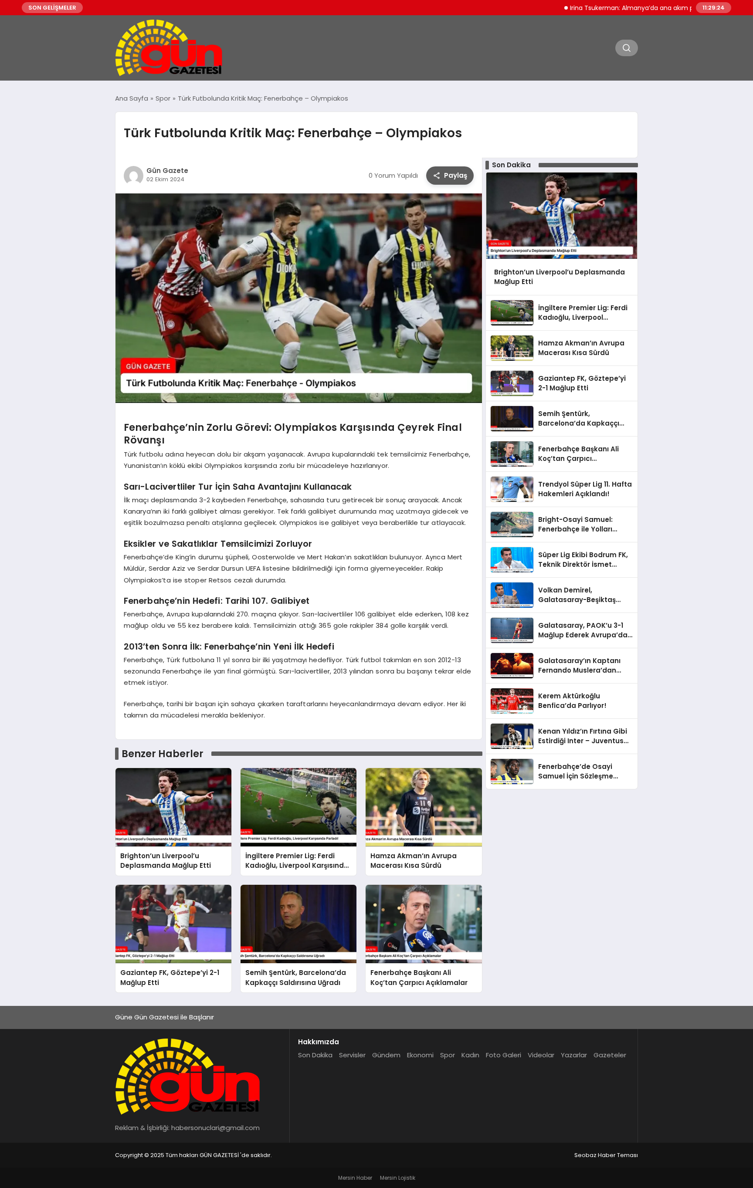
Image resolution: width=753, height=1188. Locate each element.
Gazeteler (610, 1054)
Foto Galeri (503, 1054)
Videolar (541, 1054)
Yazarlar (574, 1054)
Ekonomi (420, 1054)
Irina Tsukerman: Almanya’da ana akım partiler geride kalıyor (628, 7)
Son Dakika (315, 1054)
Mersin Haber (355, 1177)
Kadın (470, 1054)
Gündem (386, 1054)
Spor (447, 1054)
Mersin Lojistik (397, 1177)
